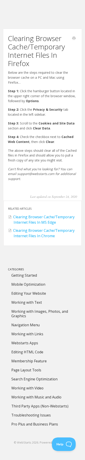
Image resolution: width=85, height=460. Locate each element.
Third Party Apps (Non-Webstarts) (39, 406)
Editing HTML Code (27, 352)
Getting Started (24, 275)
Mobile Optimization (28, 284)
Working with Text (26, 302)
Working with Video (27, 388)
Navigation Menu (25, 325)
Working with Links (27, 334)
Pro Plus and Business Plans (34, 424)
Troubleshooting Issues (31, 415)
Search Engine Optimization (34, 379)
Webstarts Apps (24, 343)
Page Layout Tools (26, 370)
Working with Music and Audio (36, 397)
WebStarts (24, 442)
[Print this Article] (74, 38)
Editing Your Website (28, 293)
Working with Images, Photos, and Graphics (39, 313)
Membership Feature (29, 361)
